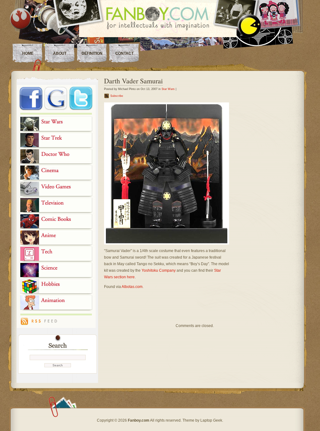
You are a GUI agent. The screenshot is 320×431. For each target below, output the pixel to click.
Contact (124, 53)
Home (27, 53)
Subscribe (116, 95)
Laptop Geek (211, 420)
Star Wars (168, 89)
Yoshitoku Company (159, 270)
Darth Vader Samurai (133, 80)
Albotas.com (132, 287)
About (60, 53)
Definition (92, 53)
